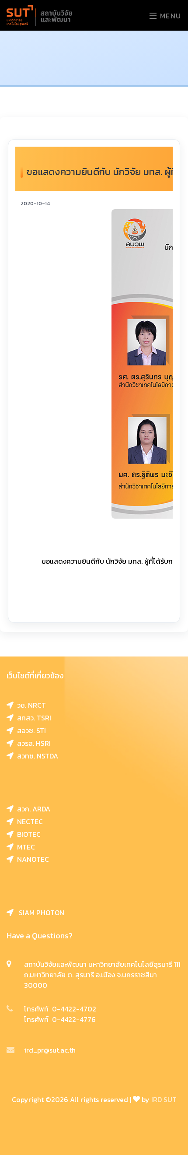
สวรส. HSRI (32, 743)
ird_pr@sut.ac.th (50, 1050)
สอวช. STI (30, 730)
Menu (169, 16)
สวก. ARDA (32, 809)
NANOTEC (31, 859)
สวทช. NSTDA (36, 756)
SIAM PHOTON (39, 912)
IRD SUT (164, 1099)
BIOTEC (27, 834)
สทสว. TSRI (32, 718)
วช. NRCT (30, 705)
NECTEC (28, 821)
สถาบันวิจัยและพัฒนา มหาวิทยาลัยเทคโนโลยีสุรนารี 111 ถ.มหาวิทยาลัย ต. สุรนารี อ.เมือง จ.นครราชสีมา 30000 (102, 974)
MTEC (24, 847)
